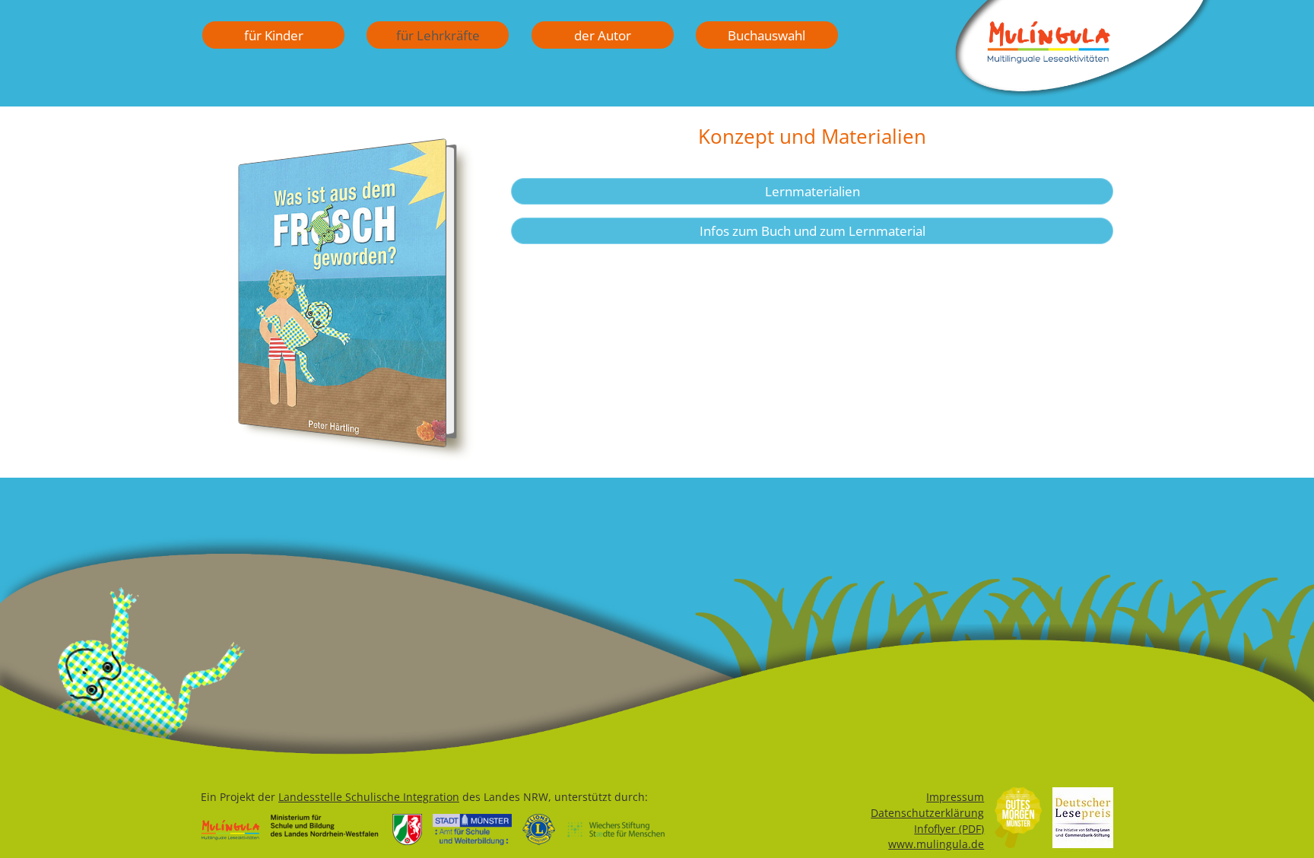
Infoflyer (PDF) (949, 828)
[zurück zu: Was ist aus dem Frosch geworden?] (342, 302)
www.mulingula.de (936, 844)
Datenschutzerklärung (927, 813)
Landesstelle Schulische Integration (368, 797)
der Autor (602, 35)
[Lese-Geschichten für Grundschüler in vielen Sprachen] (1083, 93)
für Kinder (273, 35)
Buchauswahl (766, 35)
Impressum (955, 797)
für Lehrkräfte (438, 35)
